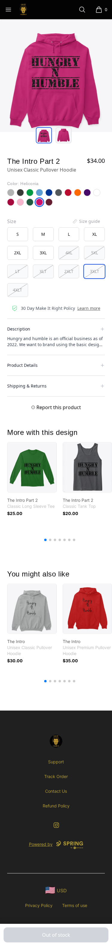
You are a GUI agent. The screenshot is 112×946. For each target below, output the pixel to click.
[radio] (17, 234)
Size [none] (11, 221)
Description (18, 329)
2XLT (68, 271)
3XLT (94, 271)
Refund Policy (56, 805)
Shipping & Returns (27, 386)
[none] (86, 221)
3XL (43, 253)
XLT (43, 271)
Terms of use (74, 905)
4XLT (17, 290)
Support (56, 761)
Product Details (22, 365)
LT (17, 271)
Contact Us (56, 791)
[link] (31, 467)
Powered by (41, 844)
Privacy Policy (39, 905)
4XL (68, 253)
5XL (94, 253)
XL (94, 234)
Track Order (56, 776)
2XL (17, 253)
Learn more (88, 308)
